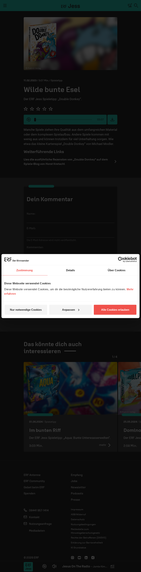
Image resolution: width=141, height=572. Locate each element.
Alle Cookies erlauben (115, 309)
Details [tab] (70, 270)
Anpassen (68, 309)
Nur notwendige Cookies (26, 309)
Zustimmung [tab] (24, 270)
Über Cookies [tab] (116, 270)
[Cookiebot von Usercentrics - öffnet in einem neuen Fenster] (121, 259)
